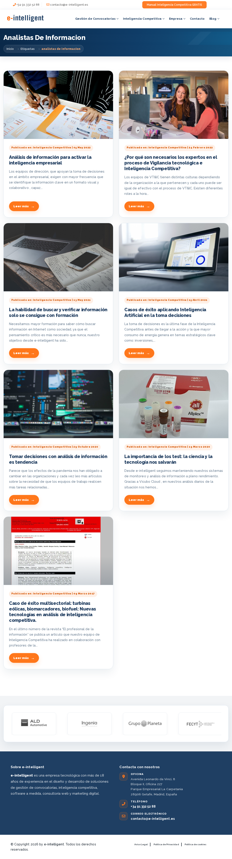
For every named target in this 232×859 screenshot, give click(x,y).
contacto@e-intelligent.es (69, 4)
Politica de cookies (196, 844)
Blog (212, 18)
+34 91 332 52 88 (28, 4)
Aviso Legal (141, 844)
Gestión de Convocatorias (95, 18)
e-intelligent (54, 844)
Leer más (21, 206)
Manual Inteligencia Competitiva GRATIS (174, 4)
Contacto (197, 18)
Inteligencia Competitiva (142, 18)
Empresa (175, 18)
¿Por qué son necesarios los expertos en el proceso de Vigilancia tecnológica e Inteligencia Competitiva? (170, 163)
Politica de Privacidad (166, 844)
